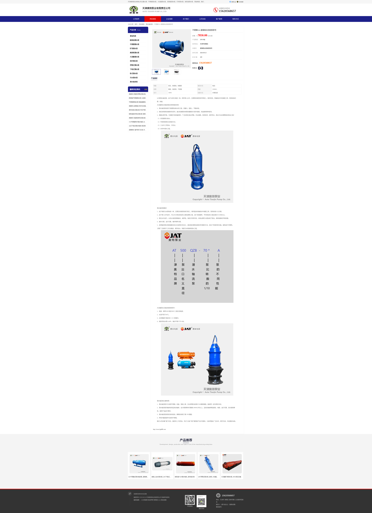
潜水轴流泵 (149, 24)
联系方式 (235, 19)
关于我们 (186, 19)
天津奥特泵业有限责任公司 (154, 497)
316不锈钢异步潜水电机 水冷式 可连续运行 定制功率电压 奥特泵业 (138, 122)
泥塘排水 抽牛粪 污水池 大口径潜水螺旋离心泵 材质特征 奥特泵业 (138, 130)
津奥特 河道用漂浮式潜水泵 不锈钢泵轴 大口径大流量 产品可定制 (138, 118)
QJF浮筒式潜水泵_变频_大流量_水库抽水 (180, 477)
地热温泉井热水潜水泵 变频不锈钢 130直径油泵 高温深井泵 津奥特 (138, 114)
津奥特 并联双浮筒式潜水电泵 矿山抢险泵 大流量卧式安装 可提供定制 (138, 94)
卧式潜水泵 (134, 73)
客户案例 (219, 19)
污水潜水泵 (134, 77)
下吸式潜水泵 (134, 69)
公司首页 (136, 19)
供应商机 (153, 19)
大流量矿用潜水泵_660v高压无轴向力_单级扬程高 (206, 477)
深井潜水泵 (134, 61)
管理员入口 (157, 500)
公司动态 (202, 19)
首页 (136, 24)
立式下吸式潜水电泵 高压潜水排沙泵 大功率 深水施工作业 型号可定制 (138, 126)
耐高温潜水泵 (134, 40)
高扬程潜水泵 (134, 52)
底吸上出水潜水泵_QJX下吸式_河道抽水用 (134, 477)
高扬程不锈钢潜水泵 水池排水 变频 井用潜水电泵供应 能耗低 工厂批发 (138, 98)
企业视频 (169, 19)
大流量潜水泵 (134, 57)
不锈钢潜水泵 (134, 44)
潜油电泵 (133, 36)
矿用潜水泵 (134, 48)
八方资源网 (144, 500)
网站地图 (163, 500)
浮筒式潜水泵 (134, 65)
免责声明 (150, 500)
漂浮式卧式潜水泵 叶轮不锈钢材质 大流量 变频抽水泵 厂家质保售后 (138, 110)
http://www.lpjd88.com (159, 429)
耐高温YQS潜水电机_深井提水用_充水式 (157, 477)
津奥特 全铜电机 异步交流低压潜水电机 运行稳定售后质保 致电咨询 (138, 106)
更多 (145, 89)
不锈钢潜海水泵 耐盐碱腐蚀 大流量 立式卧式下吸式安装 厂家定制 (138, 102)
